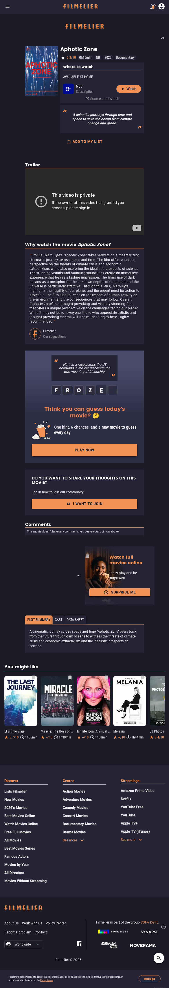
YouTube (128, 815)
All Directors (14, 873)
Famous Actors (16, 856)
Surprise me (123, 592)
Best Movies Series (19, 848)
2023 (108, 57)
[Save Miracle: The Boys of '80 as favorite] (70, 677)
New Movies (14, 799)
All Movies (12, 840)
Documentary (125, 57)
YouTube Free (132, 807)
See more (70, 840)
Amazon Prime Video (137, 791)
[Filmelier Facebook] (79, 944)
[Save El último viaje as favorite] (33, 677)
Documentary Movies (79, 824)
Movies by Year (16, 865)
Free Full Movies (17, 832)
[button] (38, 944)
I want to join (88, 504)
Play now (84, 450)
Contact (41, 932)
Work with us (32, 923)
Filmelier (49, 331)
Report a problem (17, 932)
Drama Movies (74, 832)
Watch (131, 89)
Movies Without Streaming (25, 881)
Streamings (130, 781)
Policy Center (46, 980)
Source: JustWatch (104, 98)
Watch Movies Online (21, 824)
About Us (11, 923)
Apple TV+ (129, 823)
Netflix (126, 799)
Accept (149, 978)
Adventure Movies (77, 799)
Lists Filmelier (15, 791)
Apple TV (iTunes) (135, 831)
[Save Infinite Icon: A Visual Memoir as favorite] (106, 677)
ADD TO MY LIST (88, 142)
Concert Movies (75, 816)
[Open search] (159, 958)
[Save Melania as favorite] (142, 677)
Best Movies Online (19, 816)
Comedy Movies (75, 808)
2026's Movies (15, 808)
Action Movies (74, 791)
